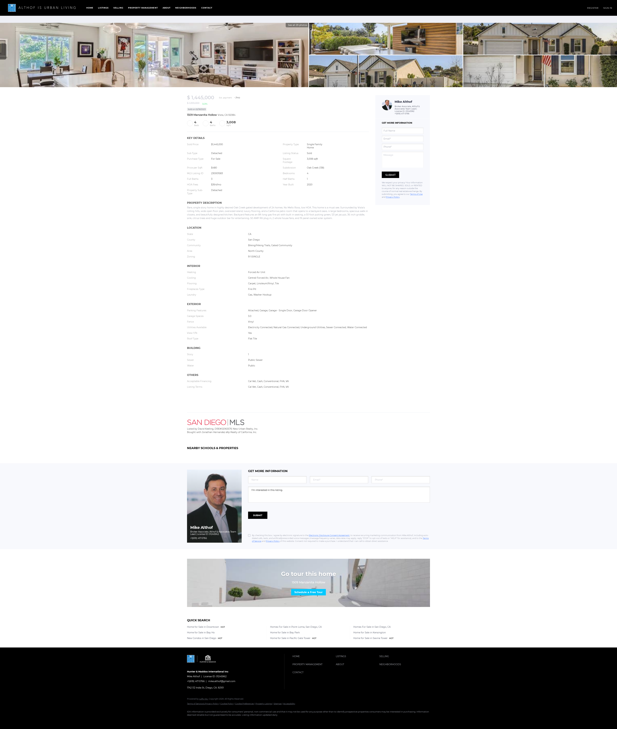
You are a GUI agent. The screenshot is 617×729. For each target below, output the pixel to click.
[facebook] (191, 720)
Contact (206, 8)
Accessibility (289, 703)
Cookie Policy (226, 703)
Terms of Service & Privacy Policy (203, 703)
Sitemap (278, 703)
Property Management (143, 8)
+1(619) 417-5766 (402, 113)
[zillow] (219, 720)
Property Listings (263, 703)
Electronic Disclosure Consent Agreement (329, 535)
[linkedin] (200, 720)
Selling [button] (118, 8)
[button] (42, 8)
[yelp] (228, 720)
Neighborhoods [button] (185, 8)
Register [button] (593, 8)
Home (89, 8)
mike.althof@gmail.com (221, 681)
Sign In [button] (607, 8)
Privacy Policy (393, 197)
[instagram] (237, 720)
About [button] (167, 8)
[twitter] (209, 720)
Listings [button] (103, 8)
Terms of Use (416, 194)
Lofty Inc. (203, 699)
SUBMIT (257, 515)
